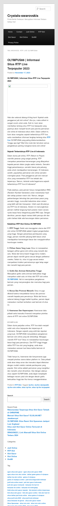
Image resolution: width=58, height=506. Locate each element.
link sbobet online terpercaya (39, 490)
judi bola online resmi (15, 482)
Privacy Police (13, 42)
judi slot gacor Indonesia (32, 482)
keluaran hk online (14, 488)
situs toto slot (25, 503)
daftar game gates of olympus (37, 474)
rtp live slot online (14, 387)
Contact (19, 32)
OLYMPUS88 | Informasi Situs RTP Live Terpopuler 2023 (23, 64)
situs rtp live (26, 387)
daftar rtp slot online (14, 477)
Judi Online (30, 32)
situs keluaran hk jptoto (15, 501)
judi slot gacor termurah (15, 485)
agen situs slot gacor (14, 472)
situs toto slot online (38, 503)
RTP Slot (41, 32)
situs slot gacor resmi (33, 501)
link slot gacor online (30, 493)
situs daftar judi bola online (17, 495)
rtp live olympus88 (42, 385)
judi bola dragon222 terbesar (36, 480)
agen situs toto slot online (16, 474)
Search (10, 395)
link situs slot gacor (14, 493)
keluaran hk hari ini (32, 485)
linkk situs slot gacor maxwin (17, 490)
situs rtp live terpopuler (41, 387)
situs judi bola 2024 (14, 498)
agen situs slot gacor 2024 (32, 472)
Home (10, 32)
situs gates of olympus (36, 495)
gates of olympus (29, 477)
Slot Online (24, 37)
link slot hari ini (44, 493)
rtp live (31, 385)
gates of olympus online (16, 480)
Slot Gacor (12, 37)
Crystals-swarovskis (22, 15)
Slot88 (34, 37)
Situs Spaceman (13, 503)
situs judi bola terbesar (30, 498)
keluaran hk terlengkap (30, 488)
